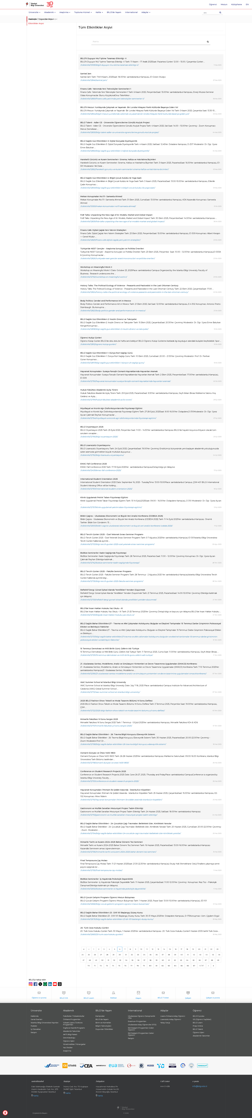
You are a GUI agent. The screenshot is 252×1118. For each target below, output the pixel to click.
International (131, 12)
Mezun (224, 4)
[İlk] (83, 949)
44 (207, 955)
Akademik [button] (49, 12)
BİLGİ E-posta (198, 1016)
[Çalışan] (188, 995)
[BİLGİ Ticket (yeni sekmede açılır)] (163, 995)
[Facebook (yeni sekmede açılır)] (36, 984)
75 (119, 966)
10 (141, 949)
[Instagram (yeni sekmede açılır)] (31, 984)
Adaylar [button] (145, 12)
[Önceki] (89, 949)
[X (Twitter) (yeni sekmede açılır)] (40, 984)
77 (131, 966)
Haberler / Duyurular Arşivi (40, 19)
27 (101, 955)
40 (181, 955)
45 (213, 955)
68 (212, 960)
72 (101, 966)
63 (181, 960)
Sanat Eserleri (36, 1019)
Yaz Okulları (68, 1048)
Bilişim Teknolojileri (103, 1026)
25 (89, 955)
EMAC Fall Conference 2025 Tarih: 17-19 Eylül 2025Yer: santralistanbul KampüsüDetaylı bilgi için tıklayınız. (127, 467)
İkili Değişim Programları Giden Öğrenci (141, 1029)
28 (107, 955)
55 (132, 960)
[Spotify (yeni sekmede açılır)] (45, 984)
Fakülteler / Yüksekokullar (73, 1016)
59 (157, 960)
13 (158, 949)
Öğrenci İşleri (68, 1041)
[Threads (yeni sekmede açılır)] (60, 984)
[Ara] (220, 12)
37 (163, 955)
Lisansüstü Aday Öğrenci (170, 1019)
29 (113, 955)
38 (169, 955)
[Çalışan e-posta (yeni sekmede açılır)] (213, 995)
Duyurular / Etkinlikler (104, 1029)
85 (182, 966)
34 (144, 955)
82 (163, 966)
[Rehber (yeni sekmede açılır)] (113, 995)
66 (200, 960)
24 (83, 955)
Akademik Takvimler (71, 1031)
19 (193, 949)
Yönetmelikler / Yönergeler (74, 1044)
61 (169, 960)
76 (125, 966)
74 (113, 966)
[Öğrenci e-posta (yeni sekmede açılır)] (39, 995)
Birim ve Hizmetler (103, 1023)
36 (157, 955)
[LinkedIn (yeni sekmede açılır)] (50, 984)
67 (206, 960)
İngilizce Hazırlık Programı (74, 1028)
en (248, 5)
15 (170, 949)
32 (132, 955)
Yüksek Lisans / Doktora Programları (72, 1024)
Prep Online (198, 1026)
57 (144, 960)
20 (199, 949)
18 (187, 949)
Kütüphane (236, 4)
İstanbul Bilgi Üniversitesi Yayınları (44, 1023)
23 (217, 949)
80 (150, 966)
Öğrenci (213, 4)
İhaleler (34, 1026)
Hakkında (34, 1016)
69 (218, 960)
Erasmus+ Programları (137, 1021)
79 (144, 966)
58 (150, 960)
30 (120, 955)
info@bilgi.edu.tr (199, 1086)
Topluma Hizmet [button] (82, 12)
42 (194, 955)
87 (194, 966)
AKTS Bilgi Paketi (70, 1034)
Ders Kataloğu (69, 1038)
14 (164, 949)
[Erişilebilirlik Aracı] (5, 1112)
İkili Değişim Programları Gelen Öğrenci (141, 1034)
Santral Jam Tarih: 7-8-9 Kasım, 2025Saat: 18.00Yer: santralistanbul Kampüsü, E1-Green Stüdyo (123, 76)
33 (138, 955)
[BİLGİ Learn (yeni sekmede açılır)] (88, 995)
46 (219, 955)
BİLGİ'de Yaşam (114, 12)
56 (138, 960)
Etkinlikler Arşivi (36, 23)
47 (83, 960)
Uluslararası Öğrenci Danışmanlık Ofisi (141, 1017)
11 (147, 949)
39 (175, 955)
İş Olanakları (36, 1029)
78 (138, 966)
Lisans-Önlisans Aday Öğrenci (172, 1016)
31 (126, 955)
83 (169, 966)
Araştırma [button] (64, 12)
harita (35, 1096)
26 (95, 955)
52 (114, 960)
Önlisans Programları (71, 1019)
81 (156, 966)
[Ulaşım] (138, 995)
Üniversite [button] (34, 12)
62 (175, 960)
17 (181, 949)
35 (150, 955)
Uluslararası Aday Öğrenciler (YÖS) (142, 1025)
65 (193, 960)
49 (96, 960)
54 (126, 960)
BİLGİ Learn (198, 1023)
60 (163, 960)
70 (89, 966)
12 (152, 949)
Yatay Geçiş (165, 1023)
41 (188, 955)
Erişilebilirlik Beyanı (40, 1113)
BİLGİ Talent (198, 1029)
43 (200, 955)
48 (90, 960)
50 (102, 960)
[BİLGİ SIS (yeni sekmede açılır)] (64, 995)
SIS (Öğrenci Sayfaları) (202, 1019)
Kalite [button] (99, 12)
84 (175, 966)
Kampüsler (100, 1016)
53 (120, 960)
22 (211, 949)
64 (187, 960)
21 (205, 949)
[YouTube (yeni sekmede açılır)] (55, 984)
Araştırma (67, 1051)
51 (108, 960)
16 (175, 949)
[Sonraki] (208, 965)
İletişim (34, 1032)
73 (107, 966)
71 (95, 966)
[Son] (213, 965)
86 (188, 966)
